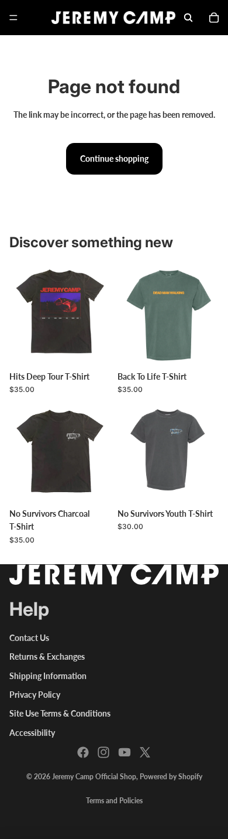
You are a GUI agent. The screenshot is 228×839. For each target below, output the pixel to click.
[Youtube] (125, 752)
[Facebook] (83, 752)
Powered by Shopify (171, 776)
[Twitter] (145, 752)
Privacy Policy (34, 695)
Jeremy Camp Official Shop (94, 776)
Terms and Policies (114, 800)
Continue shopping (114, 158)
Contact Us (29, 638)
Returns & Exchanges (47, 656)
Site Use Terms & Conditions (59, 713)
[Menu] (13, 17)
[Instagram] (103, 752)
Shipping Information (48, 676)
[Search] (188, 17)
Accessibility (32, 733)
